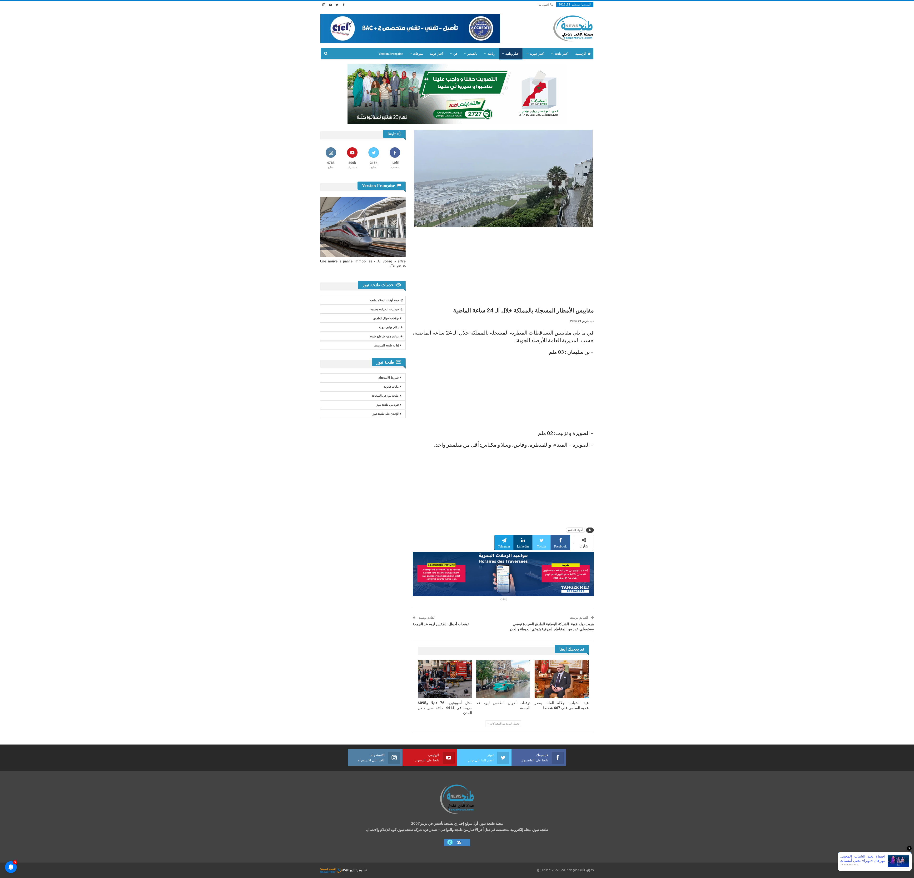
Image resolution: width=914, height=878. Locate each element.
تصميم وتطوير (358, 870)
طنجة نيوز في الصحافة (385, 395)
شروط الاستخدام (388, 377)
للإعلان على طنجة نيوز (385, 413)
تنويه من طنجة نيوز (388, 404)
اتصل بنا (543, 4)
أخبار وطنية (512, 53)
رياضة (491, 53)
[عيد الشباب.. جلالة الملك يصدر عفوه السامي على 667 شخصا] (562, 679)
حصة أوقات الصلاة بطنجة (384, 300)
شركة (346, 870)
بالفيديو (472, 53)
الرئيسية (580, 53)
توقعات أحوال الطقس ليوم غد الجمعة (441, 624)
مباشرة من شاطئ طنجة (384, 336)
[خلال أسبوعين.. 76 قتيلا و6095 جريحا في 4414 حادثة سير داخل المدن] (445, 679)
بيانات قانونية (391, 386)
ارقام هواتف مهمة (389, 327)
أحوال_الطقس (575, 530)
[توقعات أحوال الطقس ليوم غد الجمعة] (503, 679)
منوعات (418, 53)
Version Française (390, 53)
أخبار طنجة (561, 53)
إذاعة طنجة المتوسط (386, 345)
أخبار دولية (436, 53)
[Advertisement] (503, 265)
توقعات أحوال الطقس (386, 318)
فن (455, 53)
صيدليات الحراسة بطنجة (384, 309)
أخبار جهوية (537, 53)
